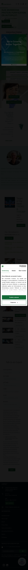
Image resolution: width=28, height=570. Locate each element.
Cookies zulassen (14, 297)
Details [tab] (14, 270)
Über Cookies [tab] (22, 270)
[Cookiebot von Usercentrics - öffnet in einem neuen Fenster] (19, 266)
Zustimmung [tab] (5, 270)
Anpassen (13, 302)
